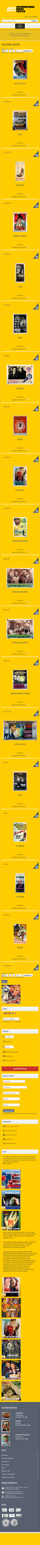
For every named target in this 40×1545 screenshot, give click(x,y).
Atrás (4, 981)
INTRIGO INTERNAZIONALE (20, 541)
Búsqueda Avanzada (23, 34)
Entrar (3, 1468)
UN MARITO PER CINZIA (22, 1435)
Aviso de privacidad (11, 1130)
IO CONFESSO (20, 185)
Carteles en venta (10, 1143)
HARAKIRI (18, 1421)
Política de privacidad (8, 1477)
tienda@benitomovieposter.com (14, 1493)
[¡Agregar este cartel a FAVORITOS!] (27, 94)
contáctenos (9, 1139)
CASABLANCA (19, 1413)
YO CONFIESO (20, 846)
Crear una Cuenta (10, 1060)
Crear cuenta (5, 1465)
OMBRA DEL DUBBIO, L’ (20, 236)
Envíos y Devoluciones (12, 1126)
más (26, 1417)
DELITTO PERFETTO (20, 83)
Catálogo (12, 34)
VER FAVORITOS (20, 1069)
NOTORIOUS (20, 388)
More (35, 102)
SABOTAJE (20, 947)
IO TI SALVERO (20, 897)
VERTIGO (20, 439)
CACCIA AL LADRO (20, 744)
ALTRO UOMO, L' (20, 490)
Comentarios (9, 1056)
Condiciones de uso (11, 1135)
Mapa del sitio (6, 1471)
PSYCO (20, 287)
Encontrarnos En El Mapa (12, 1489)
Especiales (5, 1455)
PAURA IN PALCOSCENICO (20, 592)
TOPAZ (20, 134)
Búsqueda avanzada (7, 1458)
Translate (18, 1021)
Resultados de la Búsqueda (19, 36)
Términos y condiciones (8, 1474)
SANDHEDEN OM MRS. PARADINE (20, 693)
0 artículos (8, 1041)
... (20, 51)
